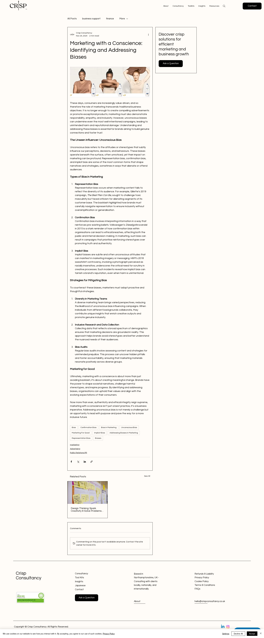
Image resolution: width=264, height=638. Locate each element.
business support (91, 18)
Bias (74, 427)
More (122, 18)
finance (110, 18)
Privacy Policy (202, 577)
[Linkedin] (223, 627)
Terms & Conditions (205, 585)
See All (147, 476)
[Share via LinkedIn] (84, 461)
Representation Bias (81, 438)
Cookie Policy (202, 581)
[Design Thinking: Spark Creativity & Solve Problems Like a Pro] (88, 492)
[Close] (260, 633)
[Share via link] (91, 461)
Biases (98, 438)
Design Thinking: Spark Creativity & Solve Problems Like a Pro (86, 509)
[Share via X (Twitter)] (78, 461)
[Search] (224, 6)
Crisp (21, 573)
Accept (252, 633)
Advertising (75, 449)
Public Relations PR (78, 453)
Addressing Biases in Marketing (124, 433)
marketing (74, 445)
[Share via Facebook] (71, 461)
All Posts (72, 18)
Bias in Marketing (108, 427)
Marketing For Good (81, 433)
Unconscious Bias (129, 427)
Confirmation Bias (88, 427)
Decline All (238, 633)
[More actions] (148, 34)
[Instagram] (228, 627)
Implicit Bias (99, 433)
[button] (214, 6)
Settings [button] (225, 633)
